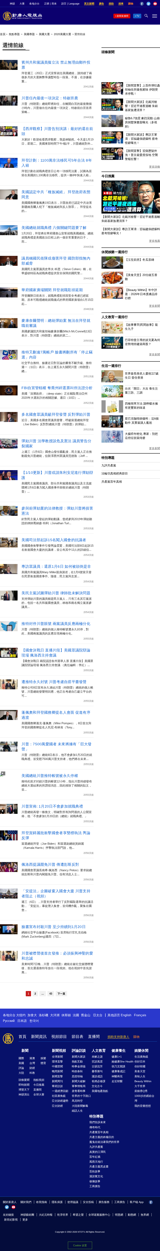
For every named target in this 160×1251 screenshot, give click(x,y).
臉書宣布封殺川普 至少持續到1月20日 (53, 927)
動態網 (132, 1214)
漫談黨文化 (96, 1176)
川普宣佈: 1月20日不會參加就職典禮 (52, 806)
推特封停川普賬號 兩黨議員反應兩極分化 (55, 624)
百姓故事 (94, 1171)
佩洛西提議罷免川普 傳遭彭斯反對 (50, 864)
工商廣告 (94, 1186)
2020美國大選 (62, 34)
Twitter (148, 4)
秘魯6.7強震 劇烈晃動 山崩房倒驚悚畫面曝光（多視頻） (142, 122)
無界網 (145, 1214)
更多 (25, 1219)
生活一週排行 (111, 366)
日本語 (22, 1020)
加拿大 (32, 1015)
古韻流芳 (97, 1066)
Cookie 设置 (80, 1245)
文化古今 (97, 1086)
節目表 (77, 1036)
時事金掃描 (78, 1066)
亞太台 (97, 1015)
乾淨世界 (62, 1214)
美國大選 (44, 34)
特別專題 (108, 458)
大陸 (21, 1072)
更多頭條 (154, 166)
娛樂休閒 (141, 1051)
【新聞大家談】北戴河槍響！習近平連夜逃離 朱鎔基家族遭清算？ (141, 106)
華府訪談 (57, 1086)
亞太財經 (57, 1105)
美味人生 (139, 1076)
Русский (9, 1020)
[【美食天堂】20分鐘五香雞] (112, 282)
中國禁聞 (57, 1066)
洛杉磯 (43, 1015)
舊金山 (85, 1015)
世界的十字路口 (81, 1095)
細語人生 (77, 1110)
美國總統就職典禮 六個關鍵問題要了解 (53, 228)
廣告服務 (104, 1202)
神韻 (12, 3)
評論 (21, 1067)
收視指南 (41, 1202)
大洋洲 (55, 1015)
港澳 (32, 1058)
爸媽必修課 (98, 1081)
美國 (21, 1063)
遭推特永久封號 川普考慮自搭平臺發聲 (53, 682)
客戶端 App (137, 1202)
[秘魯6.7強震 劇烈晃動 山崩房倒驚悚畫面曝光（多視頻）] (112, 126)
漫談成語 (97, 1076)
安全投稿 (88, 1202)
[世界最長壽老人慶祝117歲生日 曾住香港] (112, 381)
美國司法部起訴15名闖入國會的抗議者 (53, 540)
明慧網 (119, 1214)
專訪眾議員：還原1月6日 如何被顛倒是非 (56, 566)
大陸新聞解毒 (80, 1105)
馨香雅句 (97, 1071)
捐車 (121, 3)
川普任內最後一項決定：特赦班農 (49, 98)
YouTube (155, 4)
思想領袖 (77, 1076)
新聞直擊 (57, 1076)
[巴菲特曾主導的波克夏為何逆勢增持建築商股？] (112, 347)
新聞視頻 (59, 1051)
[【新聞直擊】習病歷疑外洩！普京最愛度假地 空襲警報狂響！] (112, 158)
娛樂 (43, 1058)
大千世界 (139, 1086)
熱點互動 (77, 1061)
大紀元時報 (45, 1214)
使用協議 (72, 1202)
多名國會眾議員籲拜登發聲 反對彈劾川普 (55, 414)
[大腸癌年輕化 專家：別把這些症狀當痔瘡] (112, 441)
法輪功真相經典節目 (114, 473)
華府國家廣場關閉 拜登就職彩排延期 (52, 290)
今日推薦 (108, 176)
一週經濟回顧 (60, 1091)
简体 (54, 3)
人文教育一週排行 (114, 317)
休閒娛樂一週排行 (114, 252)
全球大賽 (38, 1094)
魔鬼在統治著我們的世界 (104, 1141)
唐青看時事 (78, 1091)
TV (137, 16)
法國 (76, 1015)
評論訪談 (79, 1051)
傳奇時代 (94, 1127)
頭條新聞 (108, 52)
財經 (32, 1067)
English (126, 1015)
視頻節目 (59, 1036)
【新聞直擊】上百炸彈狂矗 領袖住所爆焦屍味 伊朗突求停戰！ (142, 89)
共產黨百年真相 (111, 481)
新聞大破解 (78, 1081)
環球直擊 (57, 1061)
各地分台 (34, 3)
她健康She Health (122, 1061)
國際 (21, 1058)
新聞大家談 (78, 1056)
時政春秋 (77, 1071)
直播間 (94, 1036)
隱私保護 (57, 1202)
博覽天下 (24, 1089)
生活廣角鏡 (141, 1056)
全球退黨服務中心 (99, 1214)
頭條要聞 (24, 1079)
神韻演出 (24, 1094)
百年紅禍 (94, 1156)
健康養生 (119, 1051)
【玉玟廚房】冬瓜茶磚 (139, 259)
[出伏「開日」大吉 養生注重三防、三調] (112, 396)
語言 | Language (70, 3)
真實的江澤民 (97, 1151)
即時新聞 (24, 1084)
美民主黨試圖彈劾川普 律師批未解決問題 (55, 593)
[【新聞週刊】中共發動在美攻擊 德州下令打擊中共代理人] (130, 212)
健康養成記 (118, 1071)
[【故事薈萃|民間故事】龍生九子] (112, 332)
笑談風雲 (97, 1061)
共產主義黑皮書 (98, 1166)
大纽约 (21, 1015)
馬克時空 (77, 1100)
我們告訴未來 (97, 1122)
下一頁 (61, 993)
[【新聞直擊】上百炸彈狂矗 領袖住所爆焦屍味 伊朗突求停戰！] (112, 93)
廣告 (101, 3)
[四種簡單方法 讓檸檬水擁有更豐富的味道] (112, 411)
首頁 (2, 34)
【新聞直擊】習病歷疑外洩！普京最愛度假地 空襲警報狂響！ (141, 155)
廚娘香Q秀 (141, 1091)
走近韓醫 (117, 1081)
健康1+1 (117, 1056)
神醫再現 (117, 1076)
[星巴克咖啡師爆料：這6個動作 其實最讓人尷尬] (112, 426)
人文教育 (99, 1051)
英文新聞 (89, 3)
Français (140, 1015)
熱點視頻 (38, 1079)
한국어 (34, 1020)
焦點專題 (14, 34)
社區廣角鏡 (59, 1095)
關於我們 (25, 1202)
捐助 (111, 3)
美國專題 (29, 34)
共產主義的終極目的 (101, 1137)
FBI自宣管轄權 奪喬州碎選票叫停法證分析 (56, 388)
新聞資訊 (39, 1036)
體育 (43, 1063)
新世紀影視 (11, 1219)
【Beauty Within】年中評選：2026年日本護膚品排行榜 (141, 294)
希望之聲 (78, 1214)
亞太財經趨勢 (60, 1100)
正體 (46, 3)
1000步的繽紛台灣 (144, 1098)
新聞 (24, 1051)
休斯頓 (66, 1015)
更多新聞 (154, 305)
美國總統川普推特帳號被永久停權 (49, 776)
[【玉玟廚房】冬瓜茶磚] (112, 267)
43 (50, 993)
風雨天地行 (96, 1161)
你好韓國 (139, 1066)
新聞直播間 (122, 16)
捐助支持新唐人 (118, 1036)
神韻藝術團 (27, 1214)
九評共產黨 (108, 465)
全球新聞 (57, 1056)
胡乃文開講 (118, 1066)
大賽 (22, 3)
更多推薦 (154, 240)
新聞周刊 (57, 1081)
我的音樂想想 (142, 1105)
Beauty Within (142, 1081)
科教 (32, 1072)
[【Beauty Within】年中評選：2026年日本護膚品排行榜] (112, 297)
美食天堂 (139, 1071)
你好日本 (139, 1061)
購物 (130, 3)
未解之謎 (97, 1056)
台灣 (32, 1063)
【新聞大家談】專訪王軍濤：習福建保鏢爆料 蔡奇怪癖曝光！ (141, 138)
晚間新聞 (57, 1071)
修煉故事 (94, 1181)
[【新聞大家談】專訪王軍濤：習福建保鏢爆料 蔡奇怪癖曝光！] (112, 142)
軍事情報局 (78, 1086)
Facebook (142, 4)
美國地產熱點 (100, 1091)
